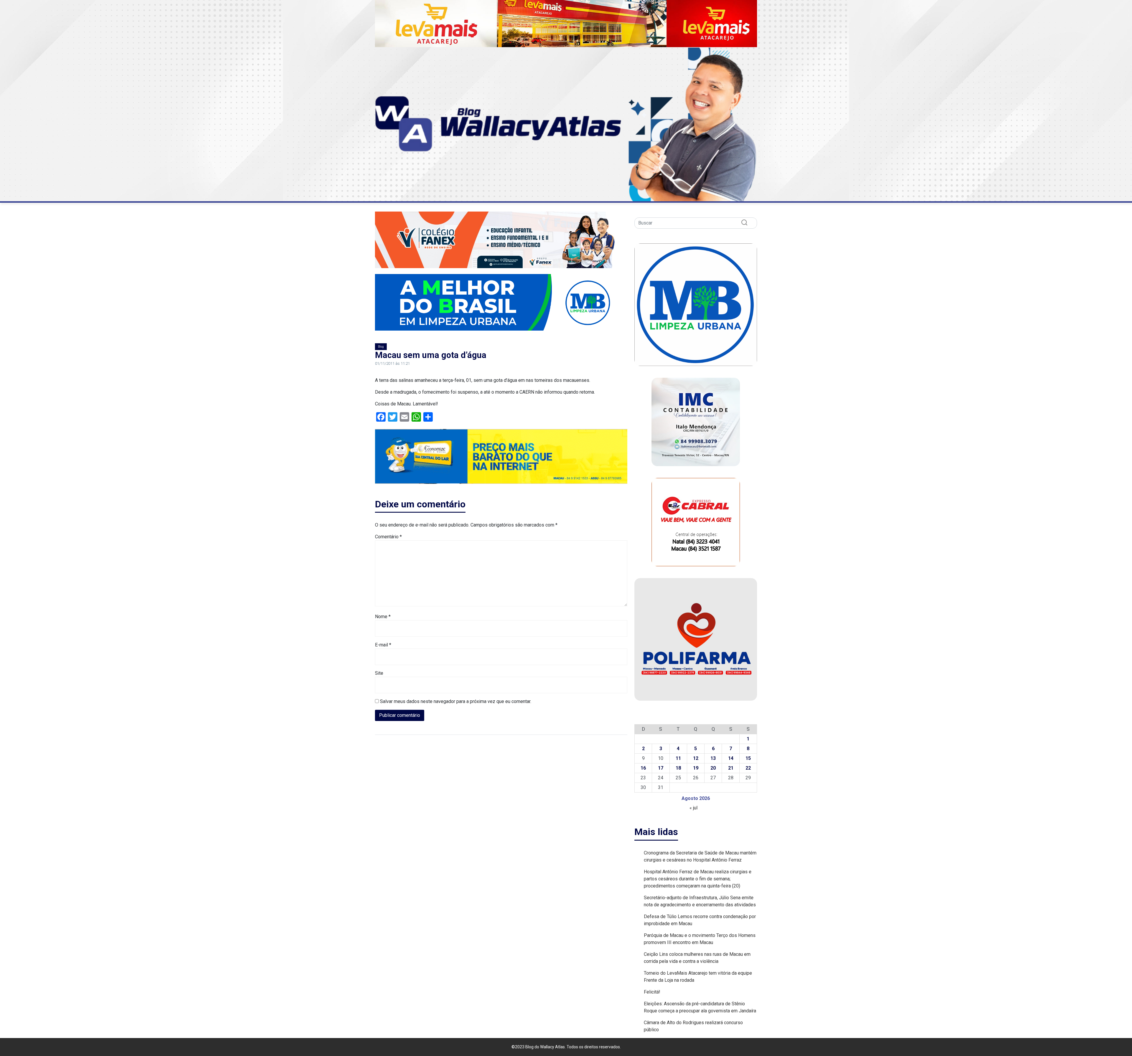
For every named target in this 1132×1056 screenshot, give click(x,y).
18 (678, 768)
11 (678, 758)
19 (695, 768)
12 (695, 758)
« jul (693, 808)
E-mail (383, 645)
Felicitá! (652, 992)
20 (713, 768)
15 (748, 758)
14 (730, 758)
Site (379, 673)
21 (730, 768)
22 (748, 768)
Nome (383, 616)
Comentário (388, 536)
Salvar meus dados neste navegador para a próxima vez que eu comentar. (455, 701)
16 (643, 768)
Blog (381, 347)
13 (713, 758)
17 (660, 768)
